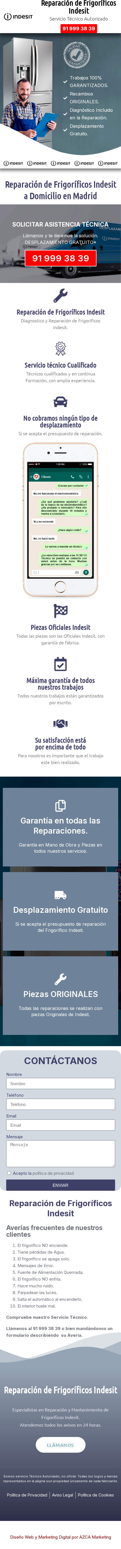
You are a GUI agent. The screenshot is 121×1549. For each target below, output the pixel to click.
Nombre (14, 1074)
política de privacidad (53, 1173)
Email (11, 1116)
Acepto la (43, 1173)
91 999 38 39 (60, 258)
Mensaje (14, 1136)
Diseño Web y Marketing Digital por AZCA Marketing (60, 1537)
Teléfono (15, 1095)
